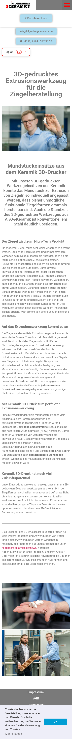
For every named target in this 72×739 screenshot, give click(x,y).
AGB (36, 698)
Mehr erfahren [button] (13, 733)
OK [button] (55, 722)
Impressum (36, 692)
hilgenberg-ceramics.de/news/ (20, 547)
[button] (67, 5)
